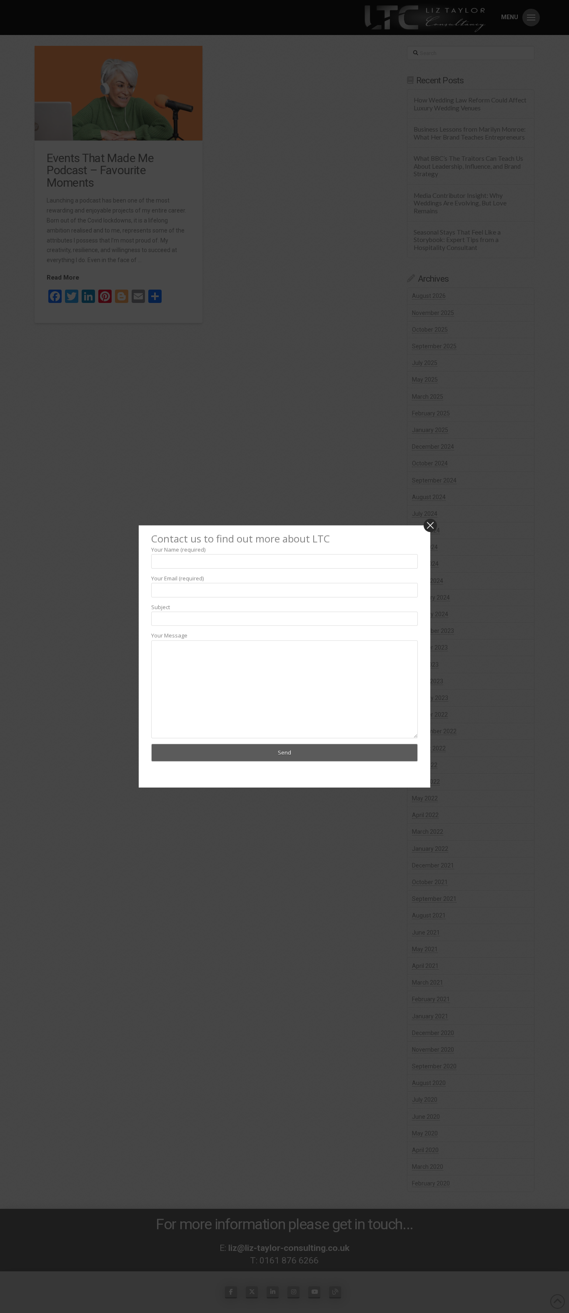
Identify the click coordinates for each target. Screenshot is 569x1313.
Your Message (169, 635)
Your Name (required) (178, 549)
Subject (160, 606)
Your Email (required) (177, 578)
